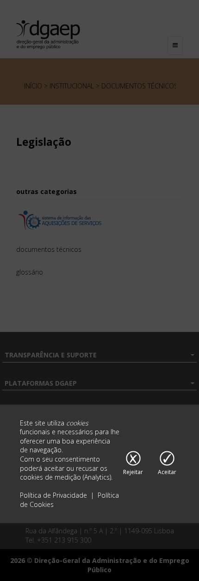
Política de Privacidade (54, 495)
